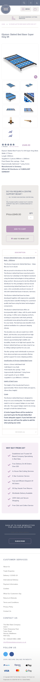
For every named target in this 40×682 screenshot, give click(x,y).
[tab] (20, 252)
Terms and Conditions (11, 602)
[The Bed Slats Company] (5, 9)
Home (3, 24)
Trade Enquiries (8, 571)
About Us (6, 566)
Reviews (19, 432)
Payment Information (10, 584)
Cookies (6, 588)
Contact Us (7, 611)
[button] (10, 85)
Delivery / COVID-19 (10, 575)
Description (20, 252)
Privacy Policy (8, 607)
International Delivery (10, 580)
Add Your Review (14, 146)
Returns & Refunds (10, 598)
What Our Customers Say (12, 593)
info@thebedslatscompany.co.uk (14, 642)
